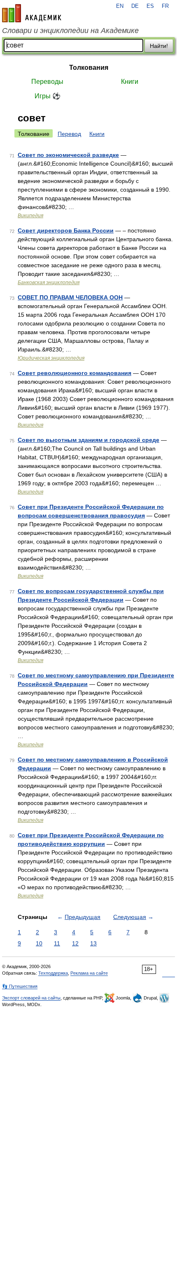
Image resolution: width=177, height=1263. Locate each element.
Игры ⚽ (48, 96)
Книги (129, 81)
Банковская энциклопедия (48, 282)
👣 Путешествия (19, 986)
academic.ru (31, 13)
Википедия (30, 215)
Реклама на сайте (89, 973)
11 (57, 943)
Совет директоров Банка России (66, 230)
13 (93, 943)
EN (119, 6)
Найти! (159, 46)
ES (150, 6)
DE (135, 6)
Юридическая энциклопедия (51, 358)
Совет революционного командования (74, 373)
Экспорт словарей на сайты (31, 997)
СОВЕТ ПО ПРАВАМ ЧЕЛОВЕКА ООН (70, 297)
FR (165, 6)
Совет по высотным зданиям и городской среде (88, 440)
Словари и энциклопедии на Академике (70, 30)
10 (39, 943)
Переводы (47, 81)
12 (75, 943)
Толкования (88, 67)
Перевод (69, 134)
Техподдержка (53, 973)
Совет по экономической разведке (68, 155)
